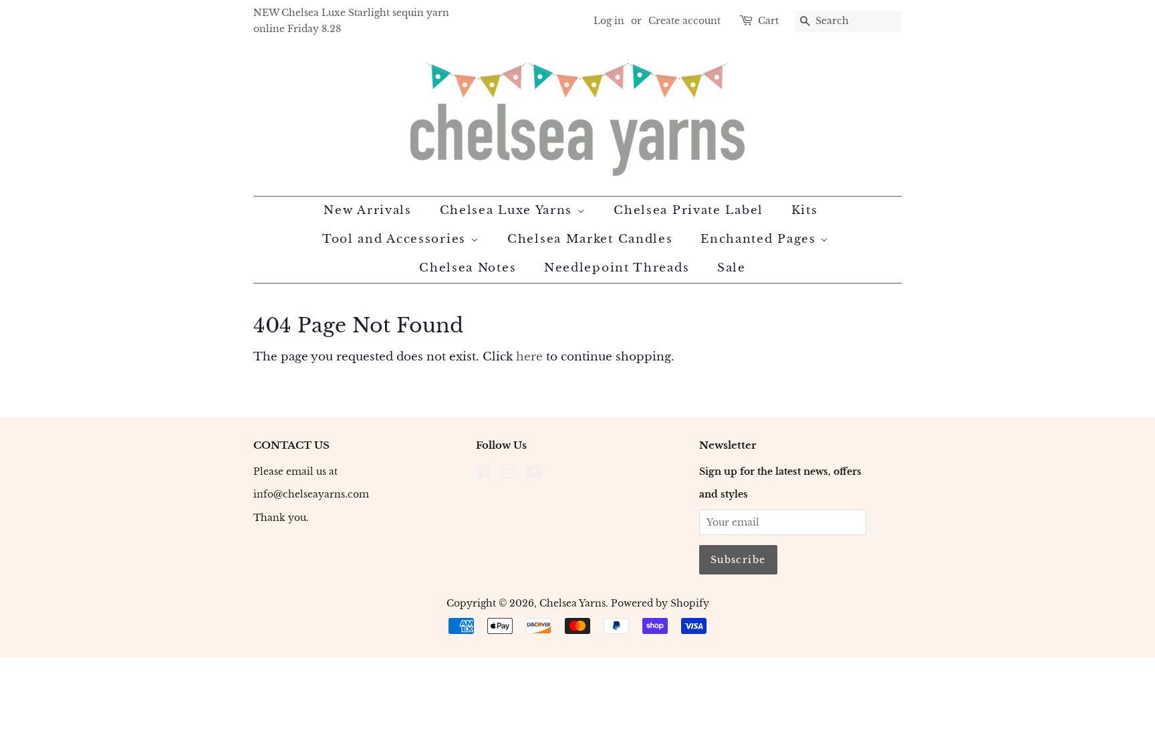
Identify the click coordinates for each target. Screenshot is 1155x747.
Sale (731, 268)
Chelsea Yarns (572, 603)
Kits (804, 210)
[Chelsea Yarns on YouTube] (533, 474)
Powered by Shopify (660, 603)
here (529, 357)
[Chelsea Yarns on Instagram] (508, 474)
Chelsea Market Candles (589, 239)
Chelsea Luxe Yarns (508, 210)
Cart (768, 21)
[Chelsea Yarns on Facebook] (483, 474)
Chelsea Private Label (688, 210)
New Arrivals (367, 210)
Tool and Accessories (396, 239)
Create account (684, 21)
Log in (609, 21)
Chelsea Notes (467, 268)
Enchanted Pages (760, 239)
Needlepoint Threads (616, 268)
